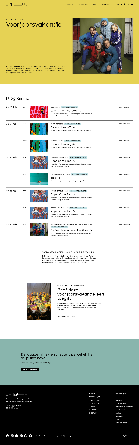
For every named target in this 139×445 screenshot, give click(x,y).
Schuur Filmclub (121, 423)
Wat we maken (94, 400)
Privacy (56, 436)
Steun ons (93, 410)
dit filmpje (71, 256)
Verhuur (119, 413)
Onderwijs (105, 4)
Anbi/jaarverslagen (66, 436)
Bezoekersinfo (95, 403)
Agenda (70, 4)
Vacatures (119, 416)
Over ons (92, 406)
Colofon (38, 436)
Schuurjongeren (121, 403)
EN (118, 4)
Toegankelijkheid (121, 394)
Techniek (119, 400)
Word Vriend (120, 410)
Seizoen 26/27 (83, 4)
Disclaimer (47, 436)
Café (117, 419)
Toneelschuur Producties (124, 406)
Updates (119, 397)
